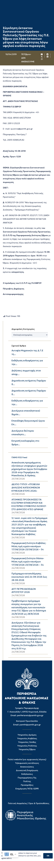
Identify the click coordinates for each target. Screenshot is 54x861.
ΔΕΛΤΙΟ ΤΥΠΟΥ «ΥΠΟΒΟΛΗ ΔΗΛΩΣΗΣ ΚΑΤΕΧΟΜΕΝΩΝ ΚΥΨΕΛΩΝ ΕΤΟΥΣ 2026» (26, 487)
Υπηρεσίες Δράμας (27, 735)
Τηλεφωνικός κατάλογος (27, 763)
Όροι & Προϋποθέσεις (39, 803)
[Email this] (42, 54)
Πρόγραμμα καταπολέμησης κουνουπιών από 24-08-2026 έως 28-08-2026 (29, 577)
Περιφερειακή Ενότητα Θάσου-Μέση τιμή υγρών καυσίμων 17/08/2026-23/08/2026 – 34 (28, 561)
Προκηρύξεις (27, 785)
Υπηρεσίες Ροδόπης (27, 746)
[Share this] (47, 54)
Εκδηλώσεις (27, 774)
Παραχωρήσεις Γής (27, 777)
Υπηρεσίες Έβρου (27, 749)
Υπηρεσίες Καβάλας (27, 738)
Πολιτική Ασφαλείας (17, 803)
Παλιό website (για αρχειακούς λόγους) (27, 759)
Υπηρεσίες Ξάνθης (27, 742)
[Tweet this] (42, 57)
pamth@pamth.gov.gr (30, 724)
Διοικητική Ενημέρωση (27, 770)
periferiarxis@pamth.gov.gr (30, 715)
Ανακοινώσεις (27, 766)
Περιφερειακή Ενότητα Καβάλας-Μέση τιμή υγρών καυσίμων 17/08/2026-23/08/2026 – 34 (29, 546)
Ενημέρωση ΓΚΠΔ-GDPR (27, 788)
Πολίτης (27, 781)
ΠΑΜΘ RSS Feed (19, 457)
